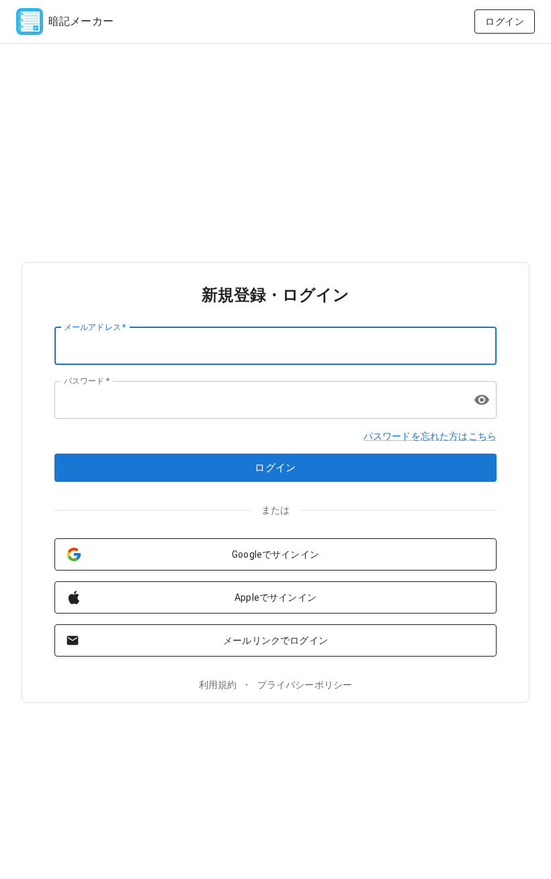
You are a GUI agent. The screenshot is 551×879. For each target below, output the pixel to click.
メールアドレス (95, 326)
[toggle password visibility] (481, 399)
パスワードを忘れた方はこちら (430, 436)
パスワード (87, 380)
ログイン (504, 21)
